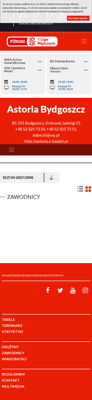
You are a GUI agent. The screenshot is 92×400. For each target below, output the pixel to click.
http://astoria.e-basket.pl (46, 141)
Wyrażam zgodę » (78, 18)
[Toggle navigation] (84, 41)
